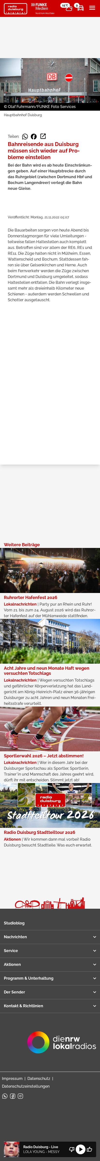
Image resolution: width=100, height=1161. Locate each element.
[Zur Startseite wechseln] (15, 8)
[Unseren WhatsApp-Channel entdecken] (5, 1096)
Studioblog (14, 923)
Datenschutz (38, 1078)
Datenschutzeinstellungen (26, 1086)
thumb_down (72, 1149)
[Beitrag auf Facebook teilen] (34, 136)
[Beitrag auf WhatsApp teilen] (25, 136)
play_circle (80, 1149)
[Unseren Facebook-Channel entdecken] (13, 1096)
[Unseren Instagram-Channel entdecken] (20, 1096)
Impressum (12, 1078)
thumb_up (89, 1149)
